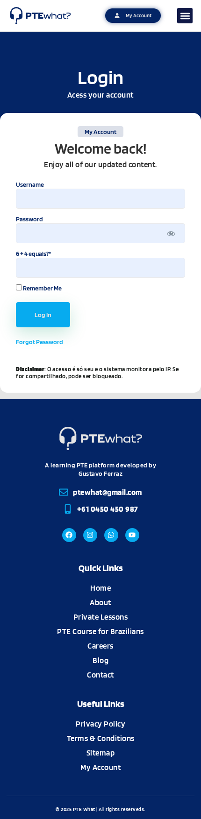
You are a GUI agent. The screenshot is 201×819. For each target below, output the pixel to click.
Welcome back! (100, 148)
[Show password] (171, 233)
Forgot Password (39, 342)
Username (30, 184)
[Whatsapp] (111, 535)
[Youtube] (132, 535)
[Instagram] (90, 535)
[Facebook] (69, 535)
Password (29, 219)
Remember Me (42, 287)
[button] (185, 15)
